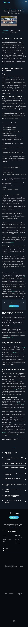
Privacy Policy (17, 542)
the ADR (18, 402)
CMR (5, 41)
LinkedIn (6, 548)
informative (8, 298)
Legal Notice (17, 541)
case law (13, 291)
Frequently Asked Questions (18, 538)
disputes (12, 242)
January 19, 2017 (10, 337)
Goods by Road (10, 77)
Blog (3, 543)
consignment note (14, 280)
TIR (23, 404)
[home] (5, 2)
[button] (26, 2)
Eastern (14, 352)
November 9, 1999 (17, 389)
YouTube (6, 550)
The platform (5, 537)
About (4, 541)
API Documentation (7, 539)
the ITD (23, 347)
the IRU (24, 276)
